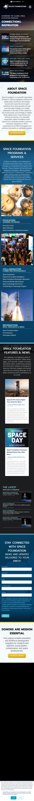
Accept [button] (13, 797)
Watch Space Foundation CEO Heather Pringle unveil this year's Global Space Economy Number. (20, 39)
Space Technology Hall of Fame (13, 284)
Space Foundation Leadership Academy (15, 230)
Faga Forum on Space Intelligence (13, 277)
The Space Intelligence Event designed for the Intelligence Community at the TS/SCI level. (20, 75)
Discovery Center (8, 225)
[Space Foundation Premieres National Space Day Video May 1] (17, 438)
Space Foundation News (10, 330)
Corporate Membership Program (13, 281)
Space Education (8, 228)
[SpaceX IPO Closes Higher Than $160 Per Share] (17, 388)
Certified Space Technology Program (14, 286)
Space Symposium (9, 274)
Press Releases (8, 333)
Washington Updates (9, 335)
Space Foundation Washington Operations (16, 279)
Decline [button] (20, 797)
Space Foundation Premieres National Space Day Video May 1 (17, 452)
